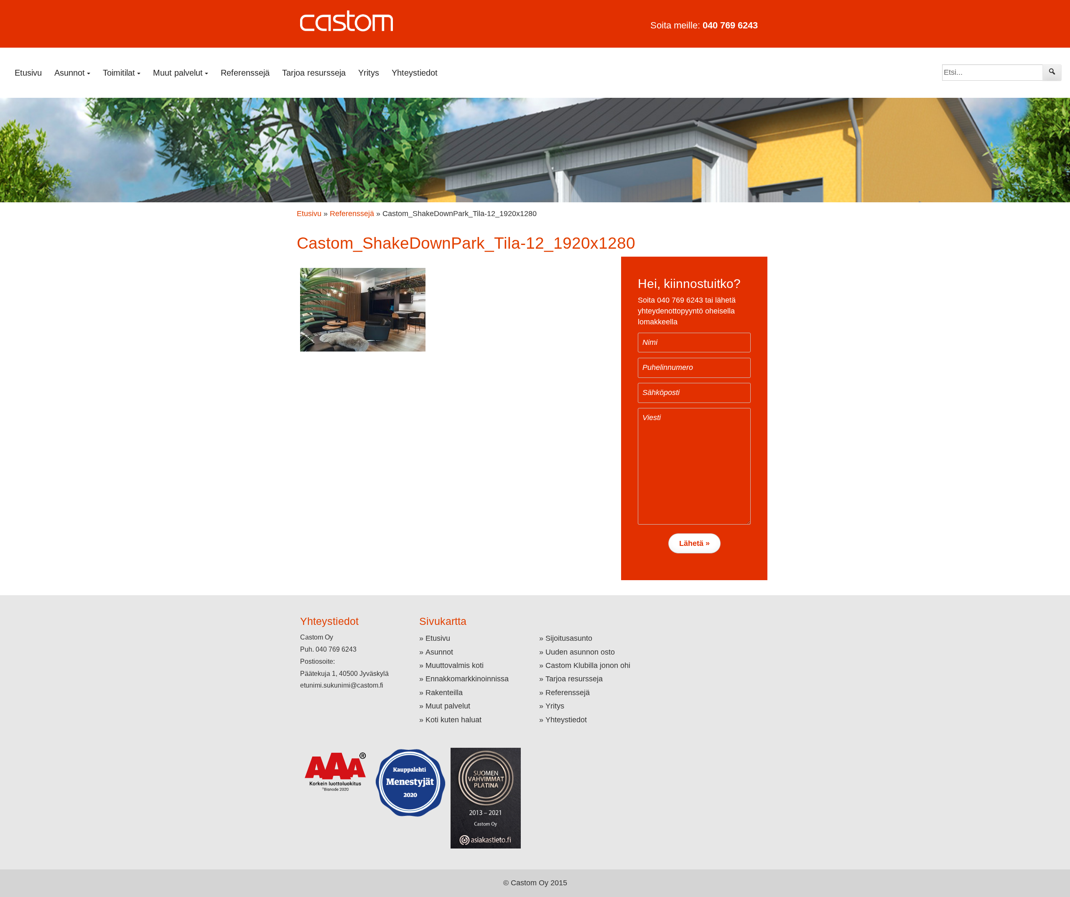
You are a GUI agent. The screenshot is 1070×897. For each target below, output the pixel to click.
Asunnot (439, 652)
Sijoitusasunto (568, 638)
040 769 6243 (730, 25)
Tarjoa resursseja (314, 72)
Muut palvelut (447, 706)
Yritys (368, 72)
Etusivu (28, 72)
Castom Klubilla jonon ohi (587, 665)
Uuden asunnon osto (580, 652)
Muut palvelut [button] (178, 72)
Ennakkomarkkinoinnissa (467, 679)
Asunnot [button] (69, 72)
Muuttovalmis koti (454, 665)
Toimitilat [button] (119, 72)
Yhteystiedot (415, 72)
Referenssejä (245, 72)
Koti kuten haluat (453, 720)
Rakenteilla (444, 692)
